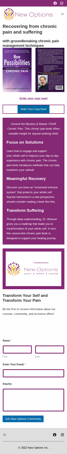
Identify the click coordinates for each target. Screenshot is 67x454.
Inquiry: (7, 383)
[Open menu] (62, 14)
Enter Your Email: (14, 364)
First (5, 356)
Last (37, 356)
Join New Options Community (23, 418)
